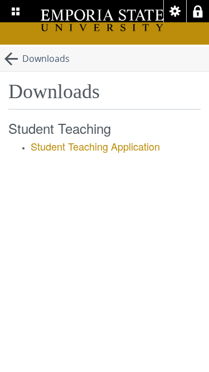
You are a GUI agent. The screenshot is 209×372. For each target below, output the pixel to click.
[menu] (15, 11)
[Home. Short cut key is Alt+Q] (102, 21)
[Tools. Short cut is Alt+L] (175, 11)
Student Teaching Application (95, 146)
